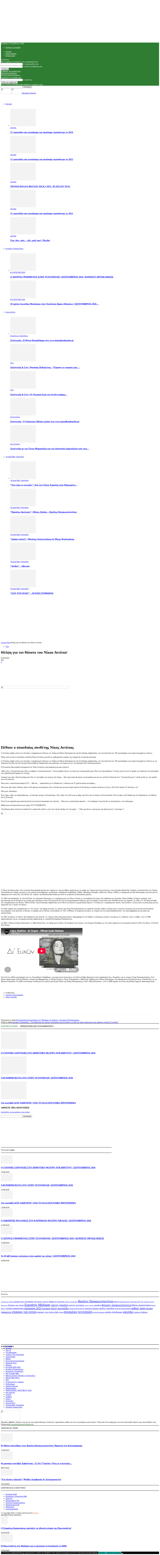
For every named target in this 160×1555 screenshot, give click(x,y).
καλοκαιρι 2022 (33, 1308)
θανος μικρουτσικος (141, 1305)
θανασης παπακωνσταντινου (117, 1305)
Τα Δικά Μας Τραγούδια (15, 457)
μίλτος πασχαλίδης (60, 1308)
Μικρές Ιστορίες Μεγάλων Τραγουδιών (20, 1376)
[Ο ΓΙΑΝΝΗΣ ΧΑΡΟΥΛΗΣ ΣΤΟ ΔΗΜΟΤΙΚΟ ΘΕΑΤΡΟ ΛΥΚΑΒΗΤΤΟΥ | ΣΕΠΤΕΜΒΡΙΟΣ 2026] (13, 1048)
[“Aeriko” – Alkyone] (23, 560)
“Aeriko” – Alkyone (20, 566)
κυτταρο (46, 1308)
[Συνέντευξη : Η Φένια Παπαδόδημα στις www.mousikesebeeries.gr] (23, 334)
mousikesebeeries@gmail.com (22, 1424)
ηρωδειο (97, 1305)
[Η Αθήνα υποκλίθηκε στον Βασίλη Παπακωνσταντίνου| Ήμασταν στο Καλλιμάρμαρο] (7, 1441)
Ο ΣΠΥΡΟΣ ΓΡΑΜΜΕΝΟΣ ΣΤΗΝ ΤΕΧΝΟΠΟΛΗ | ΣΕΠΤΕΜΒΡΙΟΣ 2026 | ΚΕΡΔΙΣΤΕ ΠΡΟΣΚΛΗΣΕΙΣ (61, 277)
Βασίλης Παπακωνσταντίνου (95, 1301)
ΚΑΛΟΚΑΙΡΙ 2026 (17, 272)
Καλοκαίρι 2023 (135, 1302)
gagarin (11, 1302)
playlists (13, 128)
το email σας (27, 80)
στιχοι (61, 1312)
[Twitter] (14, 670)
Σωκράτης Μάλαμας (37, 1305)
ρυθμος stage (138, 1308)
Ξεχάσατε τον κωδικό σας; (11, 71)
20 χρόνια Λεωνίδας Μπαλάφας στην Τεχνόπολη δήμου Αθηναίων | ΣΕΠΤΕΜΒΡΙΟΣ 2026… (54, 304)
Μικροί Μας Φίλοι (12, 1378)
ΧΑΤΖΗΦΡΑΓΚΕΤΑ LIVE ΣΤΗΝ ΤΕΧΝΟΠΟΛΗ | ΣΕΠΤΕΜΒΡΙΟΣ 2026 (37, 1078)
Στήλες (8, 1399)
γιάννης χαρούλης (59, 1305)
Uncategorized (11, 1352)
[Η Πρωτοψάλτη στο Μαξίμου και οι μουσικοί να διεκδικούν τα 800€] (7, 1541)
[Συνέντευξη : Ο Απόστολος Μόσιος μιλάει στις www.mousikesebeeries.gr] (23, 415)
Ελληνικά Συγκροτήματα (15, 1361)
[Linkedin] (40, 670)
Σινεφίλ (8, 1395)
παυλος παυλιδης (106, 1308)
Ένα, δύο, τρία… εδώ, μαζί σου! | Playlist (30, 240)
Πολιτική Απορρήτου (9, 73)
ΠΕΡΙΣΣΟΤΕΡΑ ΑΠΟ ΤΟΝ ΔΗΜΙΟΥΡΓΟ (37, 1026)
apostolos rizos (5, 1301)
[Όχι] (122, 1553)
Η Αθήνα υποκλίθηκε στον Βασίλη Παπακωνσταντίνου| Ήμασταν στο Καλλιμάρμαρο (41, 1445)
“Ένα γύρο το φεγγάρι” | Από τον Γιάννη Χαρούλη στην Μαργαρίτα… (43, 485)
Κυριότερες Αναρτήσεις (19, 336)
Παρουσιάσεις (11, 1388)
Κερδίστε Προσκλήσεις (14, 1369)
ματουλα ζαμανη (92, 1308)
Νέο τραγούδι (145, 1302)
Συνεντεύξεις (10, 312)
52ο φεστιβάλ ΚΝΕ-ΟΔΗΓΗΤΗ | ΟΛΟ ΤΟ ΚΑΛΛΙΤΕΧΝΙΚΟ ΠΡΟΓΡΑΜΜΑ (38, 1103)
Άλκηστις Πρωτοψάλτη (14, 995)
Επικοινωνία (10, 56)
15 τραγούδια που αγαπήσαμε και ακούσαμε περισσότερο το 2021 (41, 213)
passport (45, 1302)
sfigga (51, 1301)
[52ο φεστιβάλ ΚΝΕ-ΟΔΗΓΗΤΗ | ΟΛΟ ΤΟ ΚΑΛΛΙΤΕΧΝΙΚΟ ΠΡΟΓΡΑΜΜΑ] (13, 1098)
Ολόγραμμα (10, 1384)
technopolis (60, 1302)
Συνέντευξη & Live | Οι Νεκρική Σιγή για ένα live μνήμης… (38, 394)
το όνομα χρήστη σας (30, 64)
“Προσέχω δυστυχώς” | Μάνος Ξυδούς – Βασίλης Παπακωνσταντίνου (43, 512)
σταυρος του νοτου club (47, 1312)
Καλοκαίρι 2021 (124, 1302)
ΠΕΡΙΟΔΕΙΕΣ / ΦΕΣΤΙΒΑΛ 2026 (19, 1390)
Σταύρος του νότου (16, 1305)
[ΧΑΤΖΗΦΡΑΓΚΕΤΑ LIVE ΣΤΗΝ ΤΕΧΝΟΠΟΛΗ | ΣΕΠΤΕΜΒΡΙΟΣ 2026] (13, 1073)
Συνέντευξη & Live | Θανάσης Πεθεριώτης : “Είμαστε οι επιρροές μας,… (45, 367)
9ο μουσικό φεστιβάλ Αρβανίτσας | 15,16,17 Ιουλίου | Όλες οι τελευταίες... (36, 1463)
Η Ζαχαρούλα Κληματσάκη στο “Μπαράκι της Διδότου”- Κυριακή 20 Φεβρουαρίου (48, 1020)
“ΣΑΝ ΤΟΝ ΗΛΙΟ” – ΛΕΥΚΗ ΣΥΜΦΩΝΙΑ (31, 593)
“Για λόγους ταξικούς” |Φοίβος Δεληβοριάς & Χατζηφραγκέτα (31, 1479)
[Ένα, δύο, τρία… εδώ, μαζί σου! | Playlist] (23, 234)
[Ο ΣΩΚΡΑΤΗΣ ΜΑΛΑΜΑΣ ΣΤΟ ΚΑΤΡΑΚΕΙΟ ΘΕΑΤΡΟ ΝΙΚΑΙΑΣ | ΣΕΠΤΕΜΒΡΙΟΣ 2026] (7, 1216)
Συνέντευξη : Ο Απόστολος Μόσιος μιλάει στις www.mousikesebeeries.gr (44, 421)
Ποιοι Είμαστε (11, 54)
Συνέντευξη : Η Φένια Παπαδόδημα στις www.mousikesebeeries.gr (42, 340)
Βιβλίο (8, 1359)
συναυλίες (70, 1312)
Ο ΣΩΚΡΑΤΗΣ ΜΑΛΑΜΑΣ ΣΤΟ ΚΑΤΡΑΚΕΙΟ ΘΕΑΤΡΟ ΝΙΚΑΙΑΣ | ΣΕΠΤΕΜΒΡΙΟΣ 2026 (46, 1220)
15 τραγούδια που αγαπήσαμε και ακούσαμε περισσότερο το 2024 (41, 132)
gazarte (17, 1301)
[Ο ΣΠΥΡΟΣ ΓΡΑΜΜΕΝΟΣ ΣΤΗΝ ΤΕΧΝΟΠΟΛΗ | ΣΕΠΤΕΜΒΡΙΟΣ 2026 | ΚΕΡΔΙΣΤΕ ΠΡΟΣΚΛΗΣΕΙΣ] (23, 270)
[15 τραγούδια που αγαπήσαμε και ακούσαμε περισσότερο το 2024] (23, 126)
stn (55, 1302)
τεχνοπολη (85, 1312)
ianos (22, 1302)
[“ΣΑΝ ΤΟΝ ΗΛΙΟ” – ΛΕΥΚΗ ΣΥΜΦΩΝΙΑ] (23, 587)
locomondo (29, 1301)
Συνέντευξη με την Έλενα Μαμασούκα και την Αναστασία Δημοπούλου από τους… (49, 448)
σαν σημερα (10, 1392)
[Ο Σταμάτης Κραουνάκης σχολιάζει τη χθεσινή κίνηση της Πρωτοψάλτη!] (4, 1524)
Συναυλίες (9, 1401)
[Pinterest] (22, 670)
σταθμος (9, 1397)
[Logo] (6, 93)
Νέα (11, 363)
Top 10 (8, 1350)
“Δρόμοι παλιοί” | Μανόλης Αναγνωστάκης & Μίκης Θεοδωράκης (42, 539)
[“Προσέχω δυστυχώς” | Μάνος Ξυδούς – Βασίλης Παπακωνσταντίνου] (23, 505)
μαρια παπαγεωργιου (76, 1308)
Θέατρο (116, 1302)
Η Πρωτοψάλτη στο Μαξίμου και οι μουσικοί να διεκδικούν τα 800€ (34, 1546)
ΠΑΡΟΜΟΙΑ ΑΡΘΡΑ (9, 1026)
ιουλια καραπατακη (15, 1308)
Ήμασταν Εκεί (11, 1363)
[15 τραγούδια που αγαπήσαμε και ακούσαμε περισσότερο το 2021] (23, 207)
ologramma (38, 1302)
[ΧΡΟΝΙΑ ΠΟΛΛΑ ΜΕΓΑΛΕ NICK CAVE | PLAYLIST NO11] (23, 180)
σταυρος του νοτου (24, 1312)
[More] (57, 669)
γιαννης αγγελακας (76, 1305)
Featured (9, 1346)
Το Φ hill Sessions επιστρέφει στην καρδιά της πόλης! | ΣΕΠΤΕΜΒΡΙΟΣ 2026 (38, 1256)
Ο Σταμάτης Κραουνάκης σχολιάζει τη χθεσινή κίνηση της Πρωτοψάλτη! (36, 1528)
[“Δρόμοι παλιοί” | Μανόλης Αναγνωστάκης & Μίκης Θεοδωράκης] (23, 532)
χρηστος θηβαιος (141, 1312)
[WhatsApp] (31, 670)
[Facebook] (5, 670)
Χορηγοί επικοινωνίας (14, 1407)
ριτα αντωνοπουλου (123, 1308)
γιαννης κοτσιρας (89, 1305)
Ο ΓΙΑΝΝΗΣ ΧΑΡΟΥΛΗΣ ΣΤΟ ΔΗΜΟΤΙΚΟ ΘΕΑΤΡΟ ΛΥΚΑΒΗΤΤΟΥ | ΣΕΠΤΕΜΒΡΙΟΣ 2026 (48, 1053)
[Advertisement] (80, 613)
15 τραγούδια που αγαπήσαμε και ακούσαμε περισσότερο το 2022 (41, 159)
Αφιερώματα (10, 1357)
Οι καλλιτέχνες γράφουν (15, 1382)
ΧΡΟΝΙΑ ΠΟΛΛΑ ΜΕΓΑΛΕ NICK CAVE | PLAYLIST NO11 (40, 186)
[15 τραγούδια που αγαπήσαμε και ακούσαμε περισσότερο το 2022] (23, 153)
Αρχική (8, 51)
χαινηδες (128, 1312)
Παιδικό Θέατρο (12, 1386)
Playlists (9, 104)
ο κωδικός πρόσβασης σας (32, 66)
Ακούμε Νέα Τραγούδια (15, 1355)
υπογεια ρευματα (99, 1312)
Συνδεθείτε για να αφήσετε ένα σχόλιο (15, 1112)
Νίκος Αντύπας (11, 997)
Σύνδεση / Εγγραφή (13, 48)
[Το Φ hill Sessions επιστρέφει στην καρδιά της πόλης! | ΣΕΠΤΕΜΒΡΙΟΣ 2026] (7, 1251)
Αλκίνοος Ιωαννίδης (71, 1302)
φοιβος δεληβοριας (113, 1312)
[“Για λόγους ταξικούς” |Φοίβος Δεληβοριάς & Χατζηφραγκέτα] (7, 1475)
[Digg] (48, 670)
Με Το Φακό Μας (12, 1373)
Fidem (35, 1513)
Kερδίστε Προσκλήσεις (14, 249)
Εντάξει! (102, 1553)
